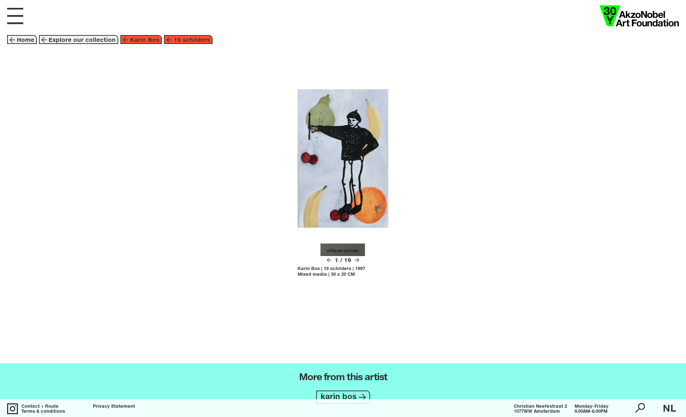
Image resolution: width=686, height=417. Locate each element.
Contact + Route (40, 406)
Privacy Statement (114, 406)
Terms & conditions (43, 411)
